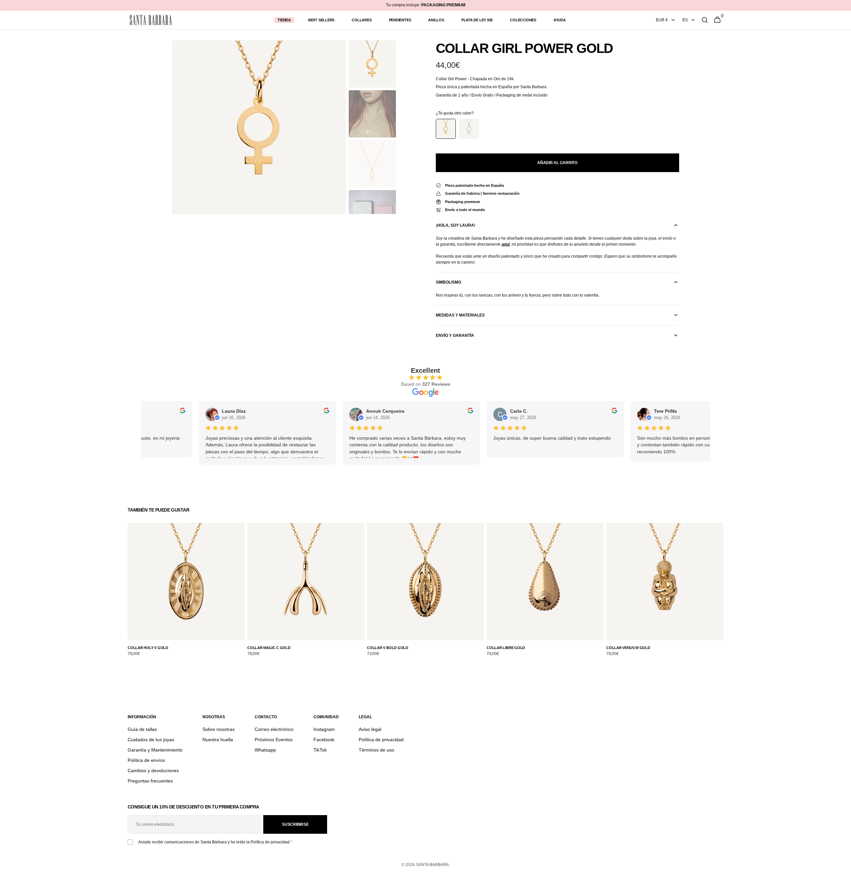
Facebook (323, 739)
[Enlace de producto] (186, 593)
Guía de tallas (142, 729)
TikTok (320, 750)
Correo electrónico (274, 729)
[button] (704, 20)
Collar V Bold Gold (387, 648)
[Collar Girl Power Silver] (469, 129)
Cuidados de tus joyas (151, 739)
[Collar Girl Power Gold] (446, 129)
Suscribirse (295, 824)
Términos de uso (376, 750)
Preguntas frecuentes (150, 780)
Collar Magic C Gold (269, 648)
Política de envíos (146, 760)
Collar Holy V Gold (148, 648)
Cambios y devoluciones (153, 770)
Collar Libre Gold (506, 648)
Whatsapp (265, 750)
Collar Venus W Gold (628, 648)
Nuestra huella (217, 739)
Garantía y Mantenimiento (155, 750)
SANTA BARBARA (432, 864)
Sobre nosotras (218, 729)
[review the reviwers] (170, 411)
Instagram (324, 729)
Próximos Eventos (274, 739)
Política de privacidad (381, 739)
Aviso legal (370, 729)
